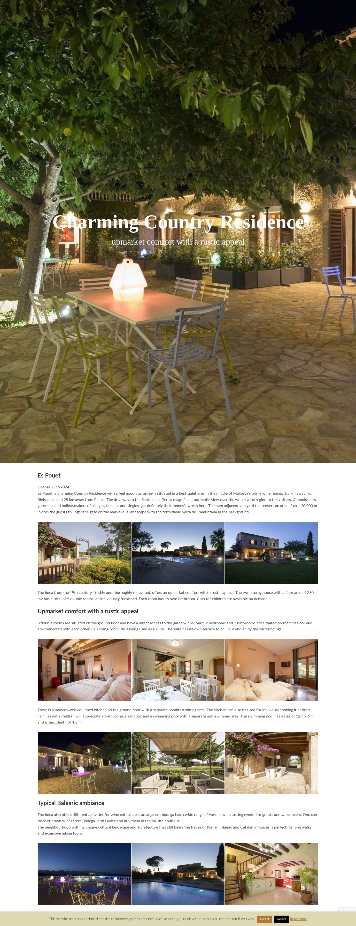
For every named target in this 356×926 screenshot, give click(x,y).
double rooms (81, 599)
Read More (298, 919)
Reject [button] (281, 919)
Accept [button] (264, 919)
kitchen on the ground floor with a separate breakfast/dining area (149, 710)
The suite (173, 629)
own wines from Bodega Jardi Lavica (85, 821)
